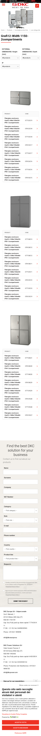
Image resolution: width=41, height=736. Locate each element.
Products (9, 30)
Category (7, 506)
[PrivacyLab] (13, 717)
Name (6, 468)
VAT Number (8, 497)
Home (2, 30)
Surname (7, 478)
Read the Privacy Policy (12, 586)
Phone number (9, 535)
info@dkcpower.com (10, 672)
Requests (7, 564)
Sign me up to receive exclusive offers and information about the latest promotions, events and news (21, 593)
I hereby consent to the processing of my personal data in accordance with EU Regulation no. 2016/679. (21, 584)
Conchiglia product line (21, 30)
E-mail (6, 526)
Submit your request (20, 601)
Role (5, 516)
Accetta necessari (20, 728)
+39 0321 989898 (15, 632)
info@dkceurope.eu (10, 638)
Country (7, 545)
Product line (8, 555)
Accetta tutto (20, 722)
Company (7, 487)
